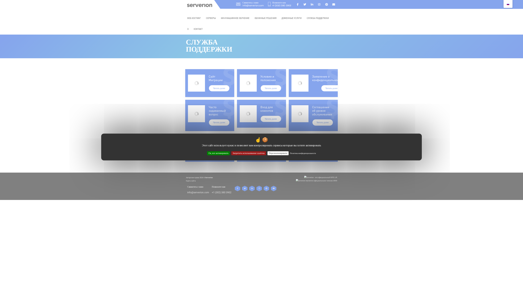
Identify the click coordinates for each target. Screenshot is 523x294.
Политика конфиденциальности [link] (303, 153)
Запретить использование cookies (249, 153)
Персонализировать (278, 153)
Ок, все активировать (218, 153)
